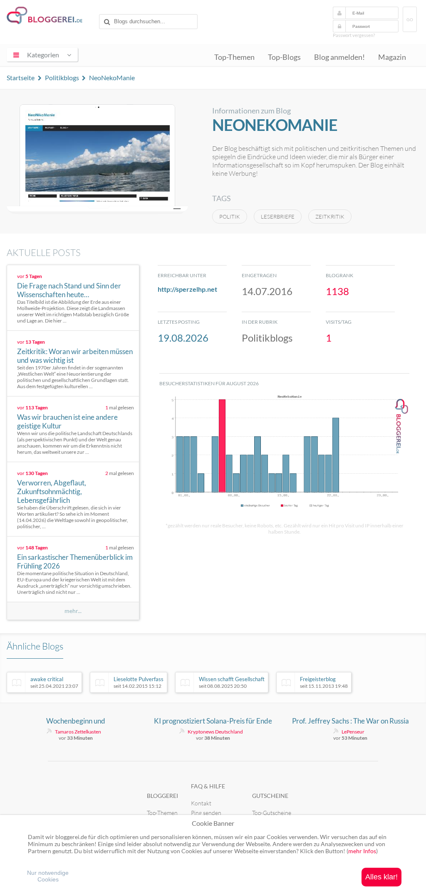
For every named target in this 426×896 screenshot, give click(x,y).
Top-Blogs (284, 57)
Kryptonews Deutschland (215, 732)
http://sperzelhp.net (187, 289)
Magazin (392, 57)
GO (409, 19)
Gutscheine (270, 795)
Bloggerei (162, 795)
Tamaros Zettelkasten (78, 732)
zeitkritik (329, 216)
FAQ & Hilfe (208, 786)
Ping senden (206, 812)
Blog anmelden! (339, 57)
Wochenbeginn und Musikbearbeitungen (76, 721)
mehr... (73, 611)
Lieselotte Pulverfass (138, 682)
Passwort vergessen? (354, 35)
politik (229, 216)
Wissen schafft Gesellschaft (232, 682)
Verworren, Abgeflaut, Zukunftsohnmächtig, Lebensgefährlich (51, 491)
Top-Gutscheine (271, 812)
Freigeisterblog (324, 682)
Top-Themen (234, 57)
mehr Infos (362, 850)
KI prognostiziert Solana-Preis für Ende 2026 (213, 721)
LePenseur (353, 732)
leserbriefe (278, 216)
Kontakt (201, 803)
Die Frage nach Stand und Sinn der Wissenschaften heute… (69, 290)
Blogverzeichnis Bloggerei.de (51, 17)
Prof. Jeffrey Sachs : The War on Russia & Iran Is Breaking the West (350, 721)
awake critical (54, 682)
